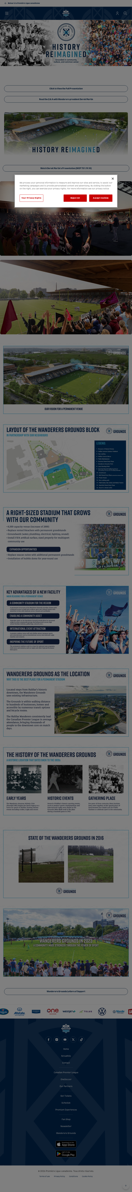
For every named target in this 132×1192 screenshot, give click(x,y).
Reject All (75, 198)
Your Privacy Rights (31, 198)
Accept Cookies (101, 198)
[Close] (113, 178)
